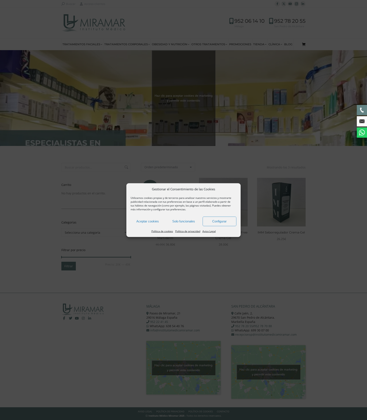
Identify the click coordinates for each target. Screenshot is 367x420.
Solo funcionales (183, 221)
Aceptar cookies (147, 221)
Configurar (219, 221)
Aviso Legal (209, 231)
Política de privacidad (187, 231)
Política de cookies (162, 231)
